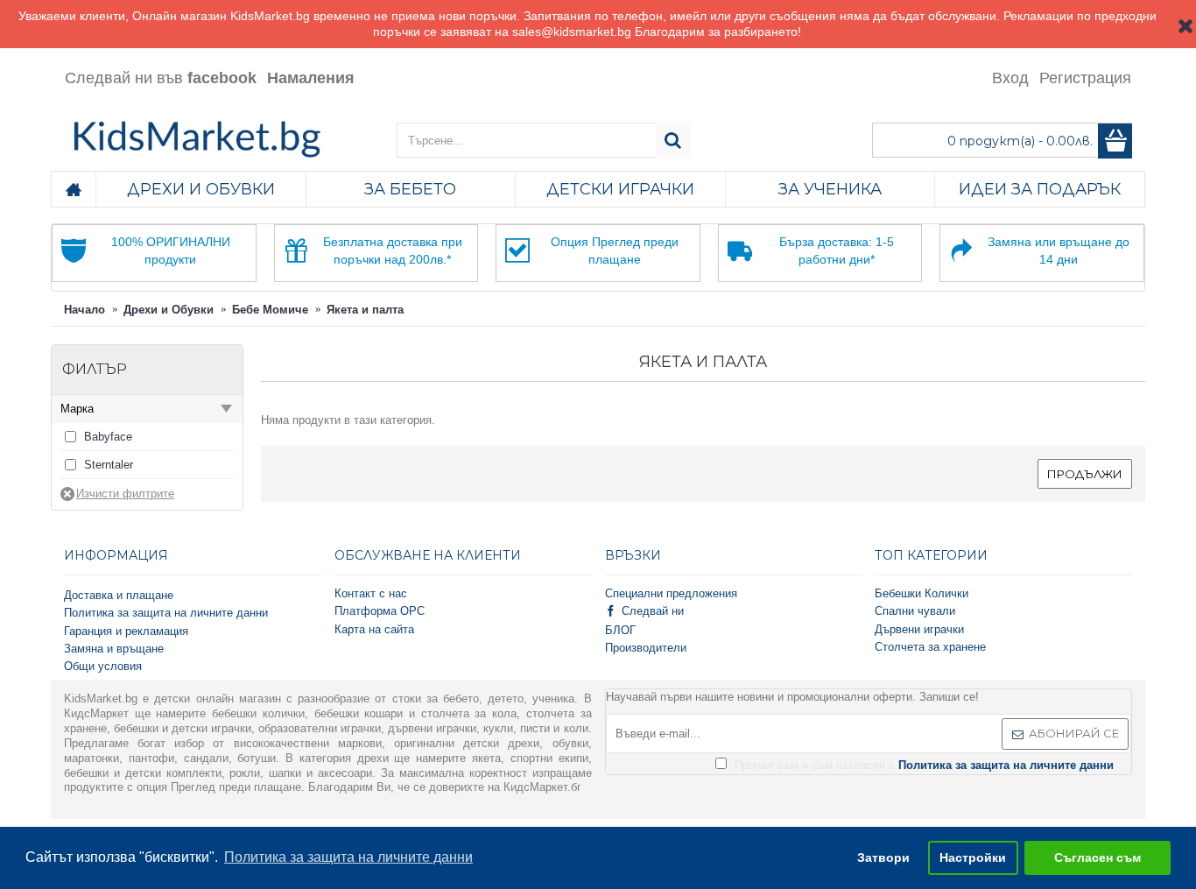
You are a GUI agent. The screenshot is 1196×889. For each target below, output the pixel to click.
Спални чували (915, 610)
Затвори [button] (883, 857)
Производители (645, 647)
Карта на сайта (374, 629)
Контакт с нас (370, 593)
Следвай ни (653, 610)
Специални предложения (671, 593)
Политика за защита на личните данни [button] (348, 857)
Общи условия (103, 666)
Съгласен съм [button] (1097, 857)
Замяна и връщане (114, 648)
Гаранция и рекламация (126, 631)
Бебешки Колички (921, 593)
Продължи (1084, 474)
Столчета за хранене (930, 646)
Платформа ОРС (379, 610)
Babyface (108, 436)
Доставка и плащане (118, 595)
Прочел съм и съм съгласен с (922, 765)
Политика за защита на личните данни (166, 612)
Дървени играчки (919, 629)
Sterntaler (108, 464)
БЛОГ (620, 630)
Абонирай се (1074, 733)
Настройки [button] (972, 857)
